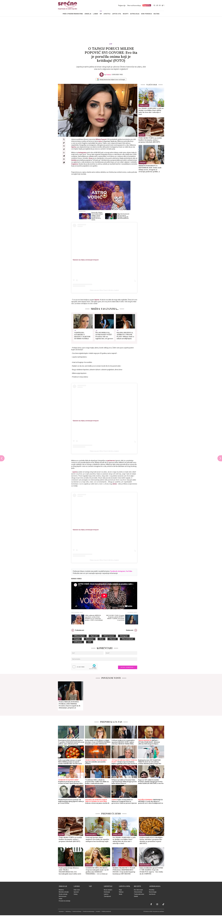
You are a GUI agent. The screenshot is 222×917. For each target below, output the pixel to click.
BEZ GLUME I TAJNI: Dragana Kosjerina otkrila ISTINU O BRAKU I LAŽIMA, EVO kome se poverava (115, 618)
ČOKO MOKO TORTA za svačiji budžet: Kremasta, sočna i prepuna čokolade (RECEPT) (150, 140)
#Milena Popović (79, 636)
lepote (96, 300)
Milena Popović (101, 139)
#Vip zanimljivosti (127, 639)
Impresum (61, 911)
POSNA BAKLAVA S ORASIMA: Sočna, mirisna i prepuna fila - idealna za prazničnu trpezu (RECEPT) (151, 840)
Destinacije (107, 892)
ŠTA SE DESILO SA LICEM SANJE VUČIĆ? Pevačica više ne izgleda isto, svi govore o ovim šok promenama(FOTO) (104, 336)
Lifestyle (108, 886)
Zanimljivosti (143, 105)
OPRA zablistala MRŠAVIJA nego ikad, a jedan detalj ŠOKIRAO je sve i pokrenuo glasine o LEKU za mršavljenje (94, 618)
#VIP (89, 642)
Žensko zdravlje (63, 894)
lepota (73, 147)
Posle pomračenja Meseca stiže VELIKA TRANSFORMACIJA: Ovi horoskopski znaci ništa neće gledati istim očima (70, 871)
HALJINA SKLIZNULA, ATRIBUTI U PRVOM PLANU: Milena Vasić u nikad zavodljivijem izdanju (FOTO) (125, 336)
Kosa (90, 158)
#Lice (101, 639)
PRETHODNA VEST (77, 612)
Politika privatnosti (106, 911)
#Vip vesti (113, 639)
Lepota (74, 472)
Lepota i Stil (124, 886)
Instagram (121, 571)
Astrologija (154, 886)
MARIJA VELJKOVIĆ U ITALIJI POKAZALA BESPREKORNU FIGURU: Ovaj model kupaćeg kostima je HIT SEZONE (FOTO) (124, 871)
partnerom (111, 460)
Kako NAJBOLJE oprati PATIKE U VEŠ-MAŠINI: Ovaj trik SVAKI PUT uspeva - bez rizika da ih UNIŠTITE (151, 871)
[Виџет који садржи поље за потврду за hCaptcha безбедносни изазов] (84, 666)
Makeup (121, 892)
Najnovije (122, 5)
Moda (120, 894)
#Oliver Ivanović (109, 636)
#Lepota (77, 639)
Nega (120, 889)
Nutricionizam (62, 896)
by (107, 74)
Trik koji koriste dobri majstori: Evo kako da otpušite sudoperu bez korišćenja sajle (97, 839)
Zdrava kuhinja (138, 892)
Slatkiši (141, 135)
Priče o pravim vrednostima (73, 14)
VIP (111, 44)
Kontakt (98, 911)
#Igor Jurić (94, 636)
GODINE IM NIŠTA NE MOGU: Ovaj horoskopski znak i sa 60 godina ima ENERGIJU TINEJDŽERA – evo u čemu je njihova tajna (97, 871)
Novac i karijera (108, 889)
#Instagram (123, 636)
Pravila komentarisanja (88, 911)
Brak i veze (77, 889)
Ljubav (77, 886)
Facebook (113, 571)
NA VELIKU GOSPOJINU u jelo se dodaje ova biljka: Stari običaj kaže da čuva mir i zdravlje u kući (151, 111)
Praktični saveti (91, 834)
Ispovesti (76, 892)
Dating (75, 894)
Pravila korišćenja (76, 911)
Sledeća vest (129, 630)
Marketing (68, 911)
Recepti (137, 886)
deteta (114, 484)
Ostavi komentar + (128, 667)
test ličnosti (152, 894)
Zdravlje (63, 886)
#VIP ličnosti (78, 642)
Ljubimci (106, 894)
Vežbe (60, 898)
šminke (73, 160)
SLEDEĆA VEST (132, 612)
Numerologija (152, 892)
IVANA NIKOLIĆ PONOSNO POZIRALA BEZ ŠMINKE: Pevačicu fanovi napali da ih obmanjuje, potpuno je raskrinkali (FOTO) (69, 705)
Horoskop (142, 162)
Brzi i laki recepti (138, 889)
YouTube (129, 571)
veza (100, 141)
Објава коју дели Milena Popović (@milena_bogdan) (104, 290)
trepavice (74, 164)
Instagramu (82, 152)
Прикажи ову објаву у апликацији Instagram (86, 260)
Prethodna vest (79, 630)
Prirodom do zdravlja (64, 901)
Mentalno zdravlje (64, 892)
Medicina (61, 889)
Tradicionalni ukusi (139, 894)
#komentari (89, 639)
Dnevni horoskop (134, 5)
